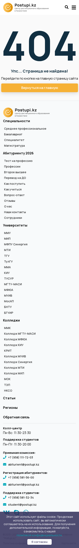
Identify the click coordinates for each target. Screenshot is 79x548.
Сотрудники (13, 217)
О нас (8, 206)
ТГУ (7, 255)
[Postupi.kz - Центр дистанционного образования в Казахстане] (28, 7)
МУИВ (8, 295)
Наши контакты (15, 212)
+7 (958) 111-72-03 (20, 457)
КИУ (7, 273)
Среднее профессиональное (25, 128)
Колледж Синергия (18, 362)
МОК (7, 379)
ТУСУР (9, 278)
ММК (7, 328)
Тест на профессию (18, 160)
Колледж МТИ (14, 367)
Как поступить (14, 183)
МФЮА (8, 290)
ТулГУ (8, 261)
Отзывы (9, 200)
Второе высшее (15, 172)
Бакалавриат (13, 134)
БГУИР (8, 312)
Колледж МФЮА (15, 339)
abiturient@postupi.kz (23, 464)
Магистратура (14, 145)
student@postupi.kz (22, 504)
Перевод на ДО (15, 177)
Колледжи (11, 320)
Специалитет (14, 140)
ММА (7, 267)
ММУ (7, 233)
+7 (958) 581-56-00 (21, 477)
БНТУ (8, 307)
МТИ (7, 250)
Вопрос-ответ (14, 195)
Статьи (9, 398)
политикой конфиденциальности (39, 535)
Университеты (15, 225)
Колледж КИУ (13, 345)
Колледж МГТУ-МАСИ (20, 333)
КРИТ (8, 350)
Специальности (16, 121)
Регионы (10, 407)
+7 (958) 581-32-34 (21, 497)
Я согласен (39, 542)
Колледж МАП (14, 373)
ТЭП (7, 385)
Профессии (12, 166)
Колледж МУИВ (15, 356)
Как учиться (13, 189)
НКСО (8, 390)
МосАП (9, 301)
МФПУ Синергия (16, 244)
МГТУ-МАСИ (13, 284)
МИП (7, 238)
